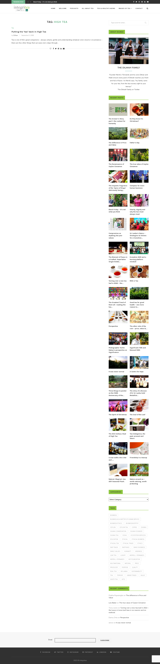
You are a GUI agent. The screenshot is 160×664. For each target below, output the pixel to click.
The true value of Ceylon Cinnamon (139, 165)
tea (111, 575)
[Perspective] (118, 317)
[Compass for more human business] (139, 176)
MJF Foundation (134, 559)
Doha (125, 535)
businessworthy (132, 523)
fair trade (114, 547)
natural (128, 563)
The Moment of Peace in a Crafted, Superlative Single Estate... (118, 259)
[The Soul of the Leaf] (139, 405)
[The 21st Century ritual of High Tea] (118, 424)
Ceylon (112, 527)
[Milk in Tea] (139, 271)
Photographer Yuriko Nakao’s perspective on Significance (118, 350)
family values (115, 551)
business (113, 515)
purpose (125, 567)
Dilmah (143, 527)
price (137, 563)
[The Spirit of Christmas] (118, 405)
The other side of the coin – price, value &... (138, 327)
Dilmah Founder (136, 531)
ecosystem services (138, 535)
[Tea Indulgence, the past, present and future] (139, 424)
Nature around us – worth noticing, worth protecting (138, 481)
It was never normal (116, 372)
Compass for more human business (137, 187)
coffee (134, 527)
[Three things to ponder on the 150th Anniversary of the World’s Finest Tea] (118, 381)
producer (114, 567)
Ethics (140, 543)
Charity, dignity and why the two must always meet (137, 212)
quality (135, 567)
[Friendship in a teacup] (139, 448)
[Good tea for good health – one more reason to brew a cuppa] (139, 293)
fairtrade (125, 547)
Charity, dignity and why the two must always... (48, 2)
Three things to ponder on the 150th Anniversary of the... (118, 393)
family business (139, 547)
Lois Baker (112, 603)
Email (50, 640)
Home (53, 8)
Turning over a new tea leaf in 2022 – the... (118, 282)
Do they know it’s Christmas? (136, 120)
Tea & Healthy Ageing (106, 8)
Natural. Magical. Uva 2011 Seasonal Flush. (117, 480)
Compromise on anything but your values (115, 235)
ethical (125, 539)
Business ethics (116, 523)
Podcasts (74, 8)
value (143, 575)
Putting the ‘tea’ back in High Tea (28, 31)
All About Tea (88, 8)
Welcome (63, 8)
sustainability (137, 571)
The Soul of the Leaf (137, 415)
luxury (123, 555)
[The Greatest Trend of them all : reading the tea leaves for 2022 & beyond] (118, 293)
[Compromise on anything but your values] (118, 224)
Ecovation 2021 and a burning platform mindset (138, 259)
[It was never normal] (118, 362)
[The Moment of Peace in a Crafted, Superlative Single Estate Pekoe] (118, 248)
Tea (12, 28)
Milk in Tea (134, 281)
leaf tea (113, 555)
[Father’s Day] (139, 133)
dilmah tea (114, 535)
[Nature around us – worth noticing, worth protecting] (139, 470)
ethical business (138, 539)
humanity (127, 551)
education (114, 539)
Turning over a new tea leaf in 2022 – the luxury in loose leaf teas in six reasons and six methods (129, 610)
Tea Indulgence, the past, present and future (137, 436)
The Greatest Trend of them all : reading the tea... (117, 304)
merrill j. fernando (137, 555)
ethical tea (114, 543)
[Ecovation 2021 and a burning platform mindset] (139, 248)
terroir (120, 575)
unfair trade (131, 575)
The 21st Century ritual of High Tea (117, 435)
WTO (123, 579)
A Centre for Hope (136, 372)
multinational (115, 563)
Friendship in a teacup (138, 458)
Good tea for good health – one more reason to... (137, 304)
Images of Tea (124, 8)
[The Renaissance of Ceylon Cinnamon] (118, 155)
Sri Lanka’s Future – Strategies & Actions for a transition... (138, 235)
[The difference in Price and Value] (118, 133)
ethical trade (128, 543)
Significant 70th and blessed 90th (138, 349)
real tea (113, 571)
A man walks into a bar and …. (118, 459)
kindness (138, 551)
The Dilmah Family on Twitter (129, 89)
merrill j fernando (117, 559)
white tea (114, 579)
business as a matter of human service (124, 519)
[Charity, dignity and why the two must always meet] (139, 200)
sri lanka (124, 571)
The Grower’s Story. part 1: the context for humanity (117, 121)
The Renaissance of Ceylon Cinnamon (116, 165)
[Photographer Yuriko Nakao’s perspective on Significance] (118, 338)
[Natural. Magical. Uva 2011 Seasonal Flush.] (118, 470)
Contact (139, 8)
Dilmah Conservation (118, 531)
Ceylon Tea (124, 527)
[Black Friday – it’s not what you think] (118, 200)
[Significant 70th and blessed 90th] (139, 338)
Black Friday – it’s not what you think (117, 211)
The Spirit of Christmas (118, 415)
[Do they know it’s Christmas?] (139, 109)
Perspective (113, 326)
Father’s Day (134, 143)
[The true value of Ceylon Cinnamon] (139, 155)
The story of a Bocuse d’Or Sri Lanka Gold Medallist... (138, 393)
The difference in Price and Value (117, 144)
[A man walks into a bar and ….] (118, 448)
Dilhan (15, 35)
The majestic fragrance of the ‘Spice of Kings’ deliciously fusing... (118, 188)
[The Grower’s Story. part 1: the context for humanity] (118, 109)
